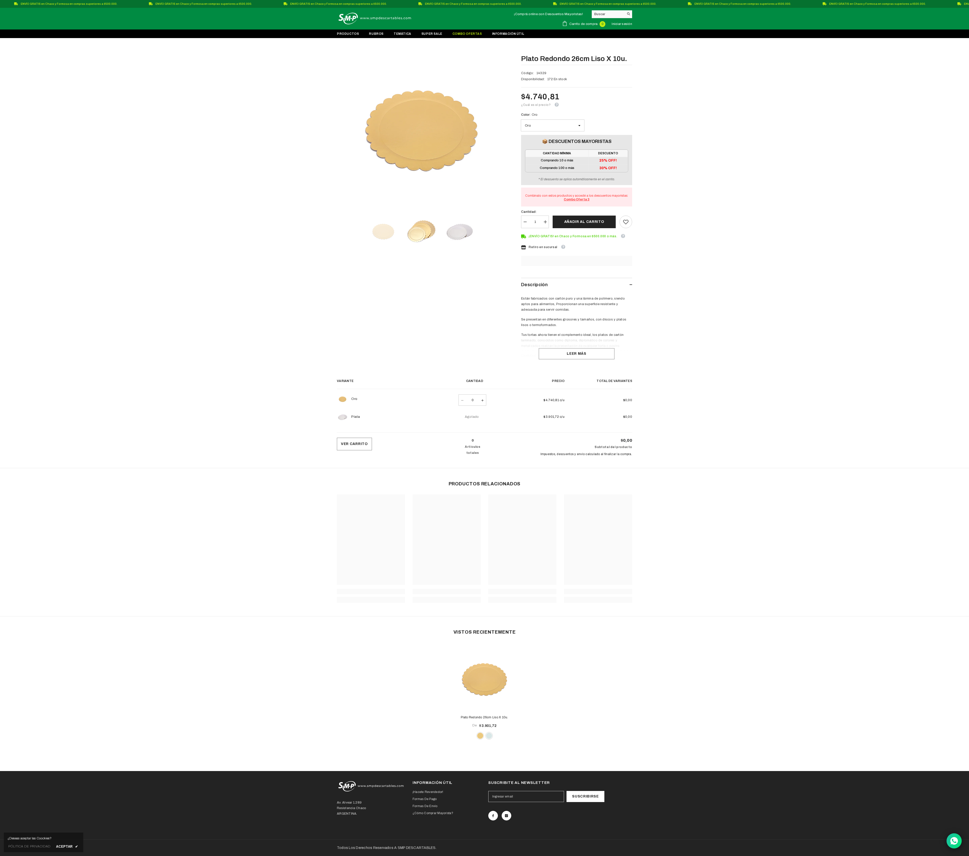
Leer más (576, 354)
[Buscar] (612, 14)
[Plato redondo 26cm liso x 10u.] (484, 677)
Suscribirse (585, 796)
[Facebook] (493, 815)
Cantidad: (528, 212)
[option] (421, 124)
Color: (529, 114)
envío (581, 454)
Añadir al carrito (584, 222)
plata (489, 736)
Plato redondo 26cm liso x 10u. (484, 717)
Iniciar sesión (622, 24)
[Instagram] (506, 815)
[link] (626, 222)
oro (480, 736)
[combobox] (608, 14)
